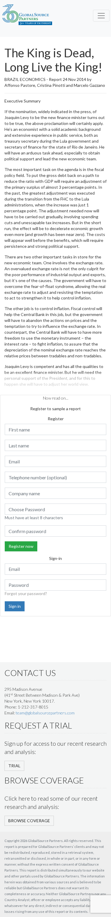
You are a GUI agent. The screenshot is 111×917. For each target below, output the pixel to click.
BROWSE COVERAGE (29, 820)
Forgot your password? (26, 593)
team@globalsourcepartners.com (45, 712)
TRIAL (14, 765)
